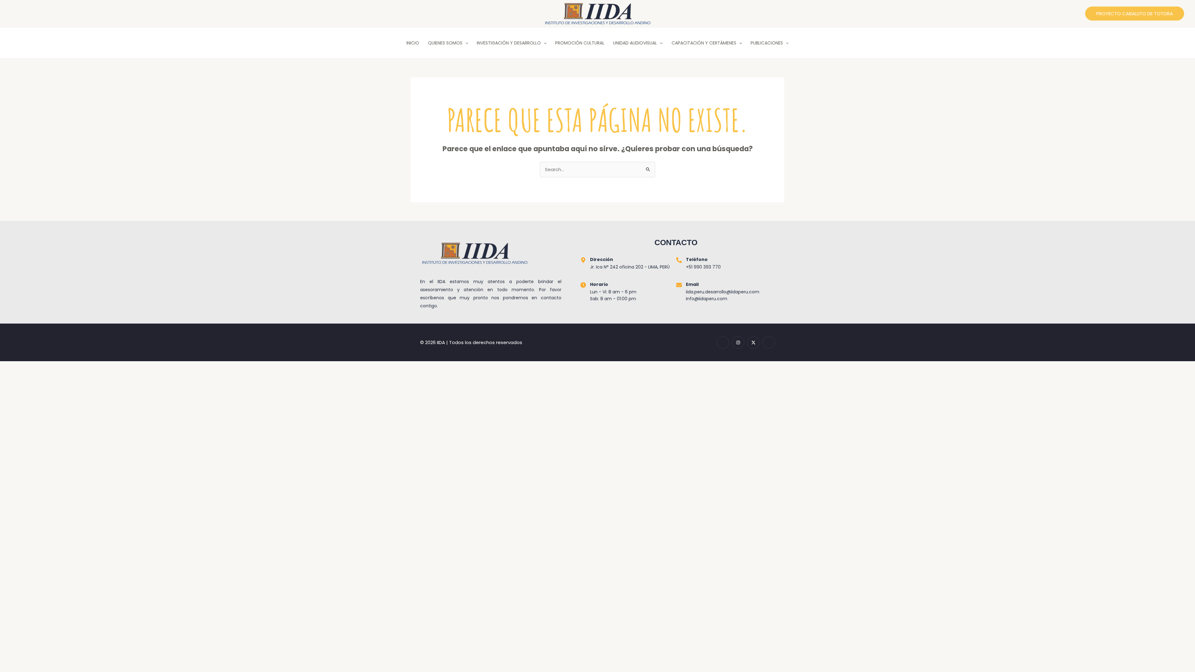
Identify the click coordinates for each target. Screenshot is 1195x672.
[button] (1134, 14)
